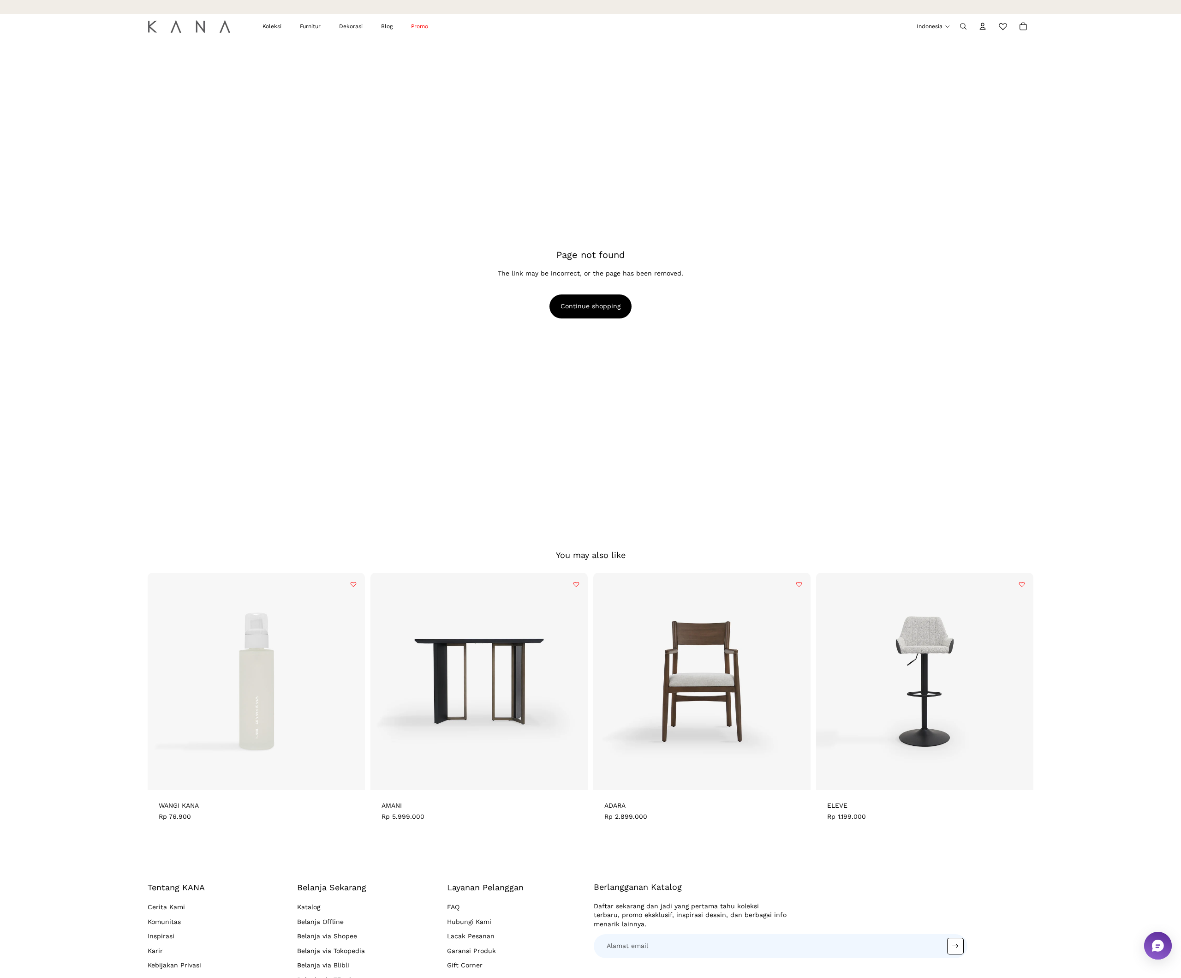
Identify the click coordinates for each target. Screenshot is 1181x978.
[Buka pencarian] (963, 26)
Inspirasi (161, 936)
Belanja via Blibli (323, 965)
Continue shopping (590, 306)
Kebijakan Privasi (174, 965)
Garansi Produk (471, 950)
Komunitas (164, 921)
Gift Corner (465, 965)
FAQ (453, 907)
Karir (155, 950)
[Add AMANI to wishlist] (576, 584)
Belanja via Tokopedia (331, 950)
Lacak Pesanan (471, 936)
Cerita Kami (166, 907)
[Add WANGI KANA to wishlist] (353, 584)
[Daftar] (955, 946)
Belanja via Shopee (327, 936)
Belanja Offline (320, 921)
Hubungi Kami (469, 921)
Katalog (308, 907)
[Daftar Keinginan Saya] (1003, 25)
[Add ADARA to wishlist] (799, 584)
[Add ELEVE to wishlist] (1022, 584)
